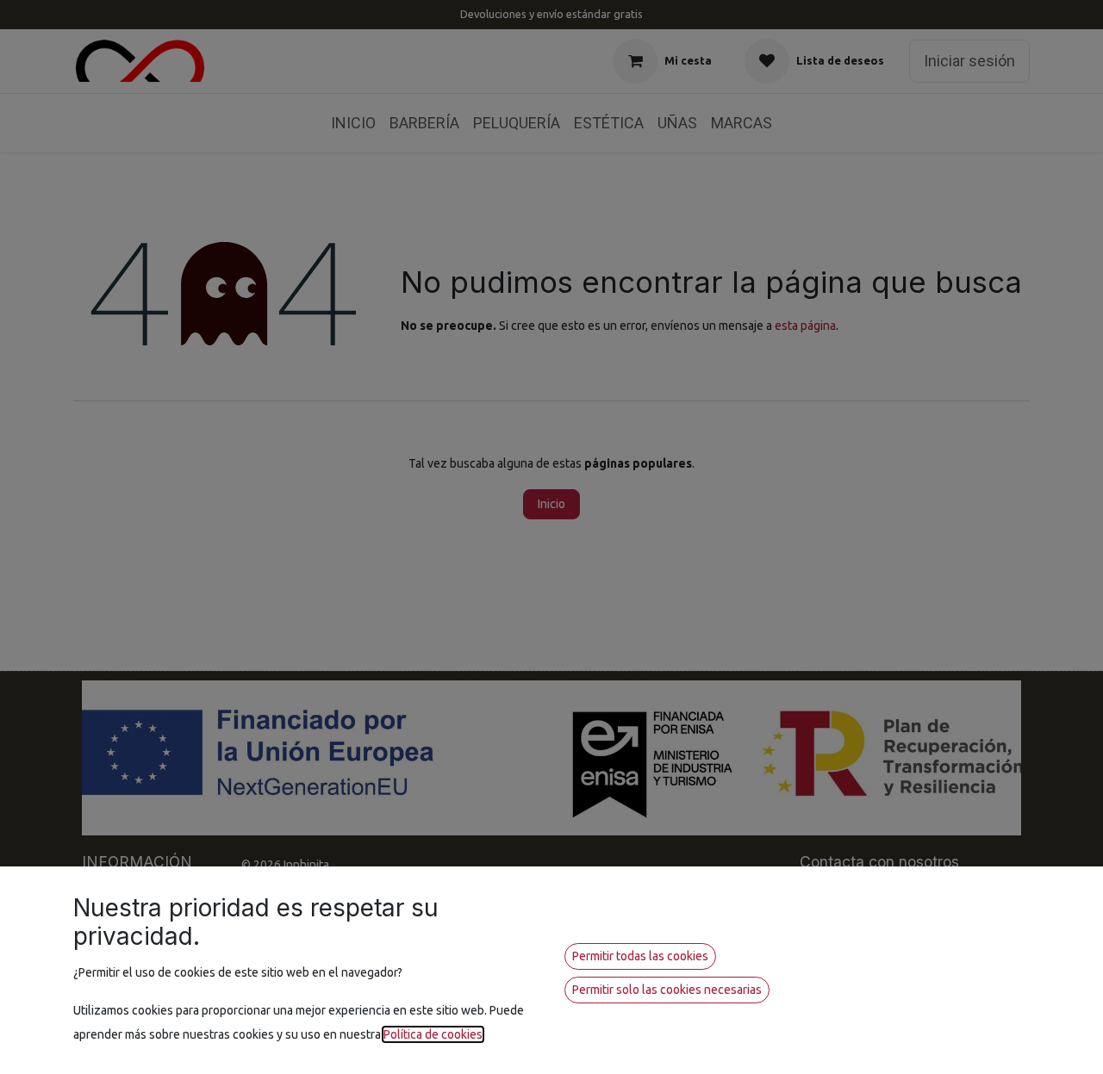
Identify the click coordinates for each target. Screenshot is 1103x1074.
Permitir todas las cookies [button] (640, 956)
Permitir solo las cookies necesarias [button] (667, 989)
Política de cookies (433, 1034)
